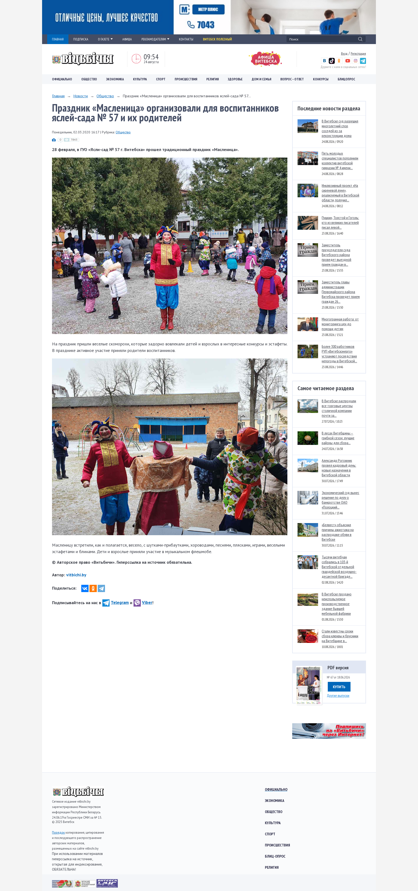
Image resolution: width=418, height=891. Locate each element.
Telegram (120, 602)
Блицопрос (346, 79)
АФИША (127, 39)
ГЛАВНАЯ (58, 39)
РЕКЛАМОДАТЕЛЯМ (154, 39)
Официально (62, 79)
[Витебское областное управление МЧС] (107, 886)
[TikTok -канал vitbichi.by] (332, 63)
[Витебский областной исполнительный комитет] (85, 886)
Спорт (160, 79)
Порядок (58, 832)
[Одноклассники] (93, 588)
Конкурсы (320, 79)
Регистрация (358, 53)
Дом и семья (261, 79)
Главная (58, 95)
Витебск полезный (217, 39)
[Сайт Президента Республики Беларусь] (63, 886)
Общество (89, 79)
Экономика (115, 79)
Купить (339, 686)
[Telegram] (101, 588)
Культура (140, 79)
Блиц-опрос (275, 856)
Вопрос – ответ (292, 79)
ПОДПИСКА (80, 39)
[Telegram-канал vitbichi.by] (363, 63)
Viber (147, 602)
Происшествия (186, 79)
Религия (212, 79)
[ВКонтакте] (85, 588)
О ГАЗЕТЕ (103, 39)
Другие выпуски (338, 695)
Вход (344, 53)
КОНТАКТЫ (186, 39)
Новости (80, 95)
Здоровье (235, 79)
